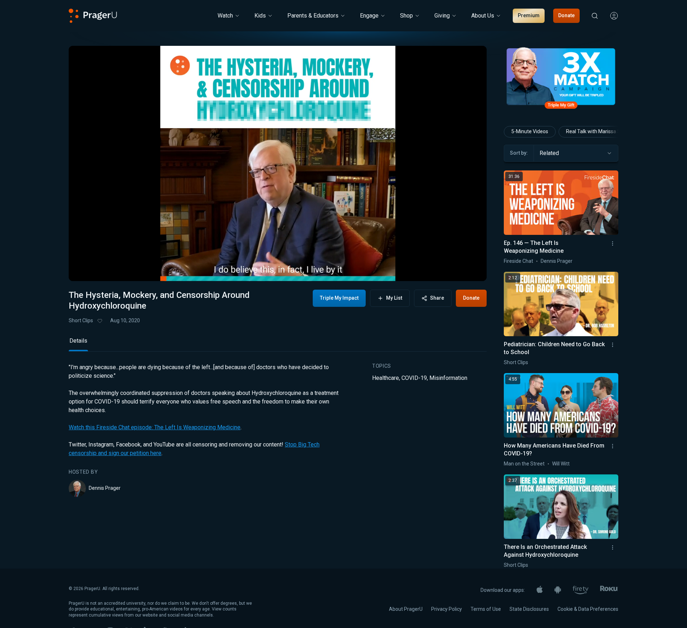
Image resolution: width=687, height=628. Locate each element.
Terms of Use (486, 609)
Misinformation (448, 378)
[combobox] (575, 153)
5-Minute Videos (529, 131)
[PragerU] (93, 16)
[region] (278, 163)
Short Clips (81, 320)
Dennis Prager (105, 488)
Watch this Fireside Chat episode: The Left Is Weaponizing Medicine (154, 427)
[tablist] (278, 344)
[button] (83, 269)
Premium (529, 15)
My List (394, 298)
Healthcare (385, 378)
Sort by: (519, 153)
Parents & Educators (312, 15)
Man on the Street (524, 464)
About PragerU (406, 609)
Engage (369, 15)
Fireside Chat (518, 261)
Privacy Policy (446, 609)
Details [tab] (78, 340)
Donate (566, 15)
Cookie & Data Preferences (587, 609)
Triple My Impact (339, 298)
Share (437, 298)
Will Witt (561, 464)
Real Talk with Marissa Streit (598, 131)
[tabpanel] (278, 430)
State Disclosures (529, 609)
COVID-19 (414, 378)
